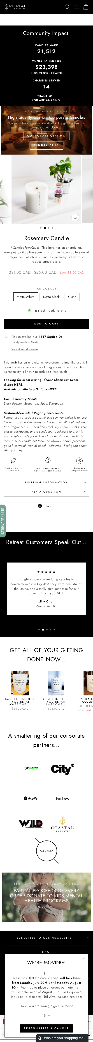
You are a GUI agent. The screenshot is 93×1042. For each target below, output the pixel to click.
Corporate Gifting (46, 135)
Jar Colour (46, 288)
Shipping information (46, 482)
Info (45, 952)
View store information (25, 349)
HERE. (18, 384)
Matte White (26, 296)
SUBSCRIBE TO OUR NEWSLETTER (45, 938)
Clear (72, 296)
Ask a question (46, 491)
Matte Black (51, 296)
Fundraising (46, 145)
